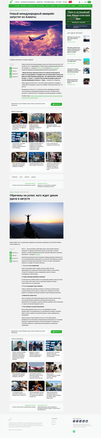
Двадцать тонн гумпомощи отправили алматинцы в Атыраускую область (47, 186)
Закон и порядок (40, 5)
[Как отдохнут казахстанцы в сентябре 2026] (86, 61)
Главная (11, 10)
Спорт (68, 5)
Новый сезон (39, 2)
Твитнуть (14, 71)
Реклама (54, 424)
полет (21, 177)
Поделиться (15, 68)
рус (89, 2)
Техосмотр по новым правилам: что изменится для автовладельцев (74, 70)
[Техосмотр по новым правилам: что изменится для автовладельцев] (86, 70)
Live (70, 1)
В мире (73, 5)
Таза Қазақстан (31, 5)
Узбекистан (14, 177)
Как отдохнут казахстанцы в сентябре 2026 (74, 60)
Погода (65, 2)
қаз (86, 2)
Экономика (23, 5)
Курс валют (59, 2)
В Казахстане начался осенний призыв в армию (24, 185)
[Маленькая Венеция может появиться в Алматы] (86, 81)
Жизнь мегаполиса (61, 5)
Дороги (47, 5)
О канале (54, 420)
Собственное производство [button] (27, 2)
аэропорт (33, 177)
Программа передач (49, 2)
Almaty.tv (39, 68)
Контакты (54, 422)
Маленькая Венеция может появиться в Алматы (72, 81)
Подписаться (57, 104)
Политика (17, 5)
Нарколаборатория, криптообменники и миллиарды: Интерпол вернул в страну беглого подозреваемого (49, 408)
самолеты (27, 177)
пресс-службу (55, 68)
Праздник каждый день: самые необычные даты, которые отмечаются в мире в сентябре (74, 50)
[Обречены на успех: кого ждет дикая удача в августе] (86, 38)
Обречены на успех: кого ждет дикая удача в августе (73, 38)
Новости (17, 2)
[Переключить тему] (82, 2)
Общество (53, 5)
